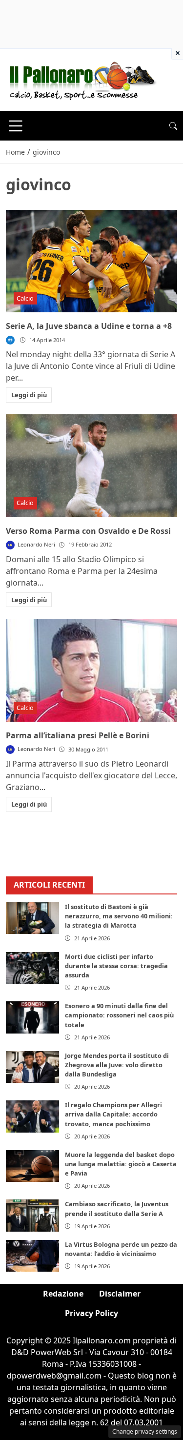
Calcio (25, 298)
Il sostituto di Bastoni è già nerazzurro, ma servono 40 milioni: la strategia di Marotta (119, 916)
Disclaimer (120, 1293)
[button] (173, 126)
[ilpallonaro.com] (81, 79)
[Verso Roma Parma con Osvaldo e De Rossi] (91, 465)
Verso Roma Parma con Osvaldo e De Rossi (88, 531)
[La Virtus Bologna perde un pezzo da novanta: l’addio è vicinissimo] (32, 1256)
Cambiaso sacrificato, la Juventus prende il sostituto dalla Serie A (116, 1208)
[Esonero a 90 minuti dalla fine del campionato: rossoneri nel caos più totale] (32, 1017)
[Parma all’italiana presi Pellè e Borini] (91, 670)
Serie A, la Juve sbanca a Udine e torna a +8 (89, 326)
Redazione (63, 1293)
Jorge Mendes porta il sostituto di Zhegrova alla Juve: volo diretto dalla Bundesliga (117, 1064)
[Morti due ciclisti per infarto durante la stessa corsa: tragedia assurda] (32, 968)
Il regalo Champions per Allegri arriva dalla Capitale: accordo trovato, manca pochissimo (113, 1114)
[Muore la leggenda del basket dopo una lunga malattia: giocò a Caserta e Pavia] (32, 1166)
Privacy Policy (91, 1313)
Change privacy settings (144, 1431)
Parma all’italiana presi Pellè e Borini (77, 735)
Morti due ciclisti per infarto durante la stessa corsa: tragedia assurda (116, 965)
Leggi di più (29, 394)
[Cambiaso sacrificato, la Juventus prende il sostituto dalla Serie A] (32, 1215)
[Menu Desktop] (15, 126)
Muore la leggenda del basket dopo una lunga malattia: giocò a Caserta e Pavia (121, 1163)
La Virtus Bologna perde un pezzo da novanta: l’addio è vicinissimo (121, 1249)
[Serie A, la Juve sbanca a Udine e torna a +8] (91, 261)
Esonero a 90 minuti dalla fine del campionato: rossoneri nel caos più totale (119, 1015)
